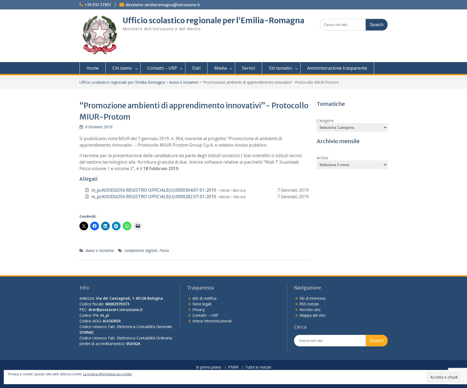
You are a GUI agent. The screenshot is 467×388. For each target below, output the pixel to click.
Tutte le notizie (258, 367)
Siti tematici (280, 68)
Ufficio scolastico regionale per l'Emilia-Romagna (213, 20)
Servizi (248, 68)
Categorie (325, 120)
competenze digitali (140, 250)
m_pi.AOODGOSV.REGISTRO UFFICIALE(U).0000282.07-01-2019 (153, 197)
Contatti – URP (162, 68)
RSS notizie (309, 303)
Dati (196, 68)
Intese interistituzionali (212, 320)
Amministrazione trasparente (337, 68)
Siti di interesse (312, 298)
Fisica (164, 250)
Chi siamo (122, 68)
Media (220, 68)
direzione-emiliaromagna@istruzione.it (162, 4)
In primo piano (208, 367)
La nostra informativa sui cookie (107, 374)
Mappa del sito (312, 315)
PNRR (233, 367)
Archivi (322, 157)
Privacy (198, 309)
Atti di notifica (204, 298)
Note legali (201, 303)
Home (92, 68)
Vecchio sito (310, 309)
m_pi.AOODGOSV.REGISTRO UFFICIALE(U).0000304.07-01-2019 (153, 190)
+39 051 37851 (97, 4)
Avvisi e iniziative (183, 82)
